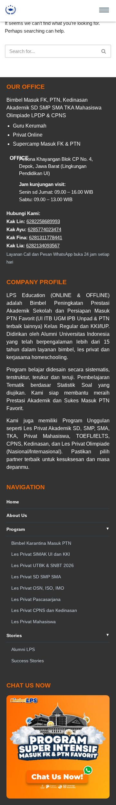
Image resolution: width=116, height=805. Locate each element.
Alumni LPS (23, 649)
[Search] (104, 51)
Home (12, 501)
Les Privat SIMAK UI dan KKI (40, 554)
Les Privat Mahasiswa (33, 621)
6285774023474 (44, 229)
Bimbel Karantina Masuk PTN (41, 543)
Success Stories (27, 660)
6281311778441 (45, 237)
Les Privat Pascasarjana (36, 599)
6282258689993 (43, 221)
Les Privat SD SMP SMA (36, 576)
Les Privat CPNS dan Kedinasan (44, 610)
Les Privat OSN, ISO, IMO (37, 588)
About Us (16, 515)
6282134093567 (43, 245)
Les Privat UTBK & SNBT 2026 (42, 565)
